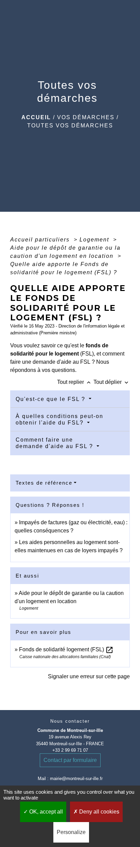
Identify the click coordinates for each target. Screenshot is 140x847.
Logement (95, 239)
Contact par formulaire (70, 760)
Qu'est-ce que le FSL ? (51, 399)
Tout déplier (111, 382)
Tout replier (74, 382)
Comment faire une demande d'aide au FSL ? (55, 443)
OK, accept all (45, 812)
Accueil (36, 117)
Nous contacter (70, 721)
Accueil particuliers (41, 239)
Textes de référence (44, 483)
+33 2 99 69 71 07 (70, 750)
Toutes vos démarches (70, 125)
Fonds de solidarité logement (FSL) (66, 649)
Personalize (71, 832)
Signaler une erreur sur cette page (89, 676)
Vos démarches (86, 117)
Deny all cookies (98, 812)
